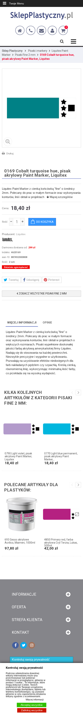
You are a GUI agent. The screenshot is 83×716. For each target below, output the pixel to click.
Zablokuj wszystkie (31, 710)
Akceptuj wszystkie (31, 705)
